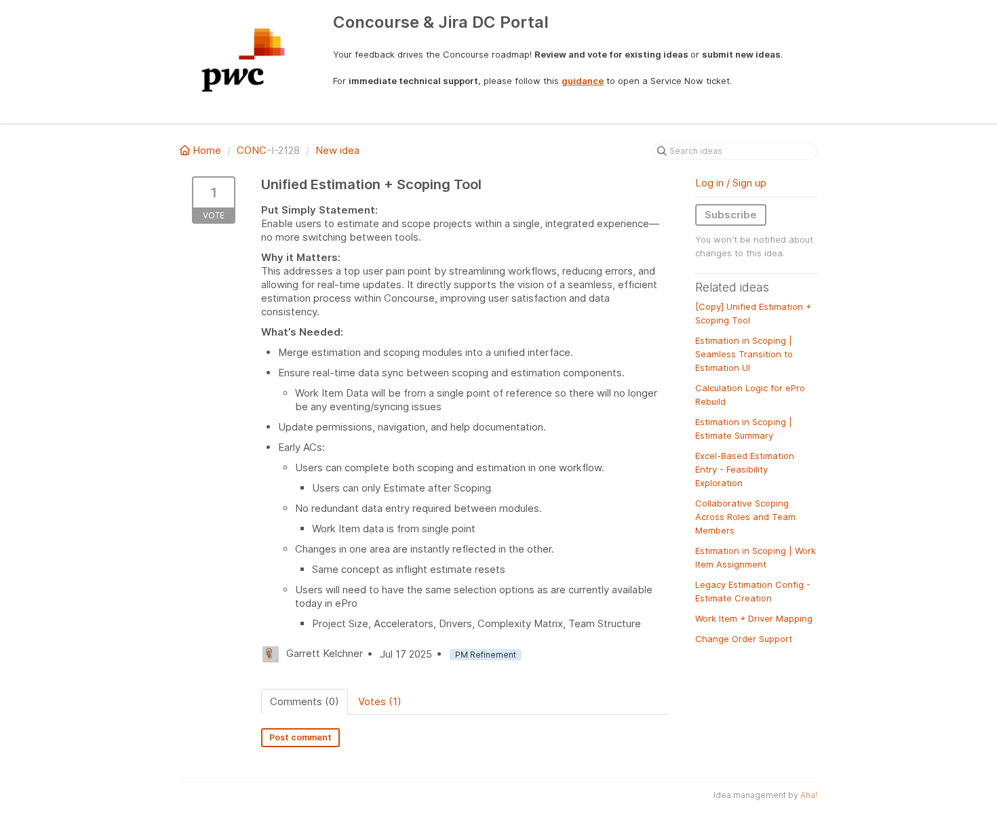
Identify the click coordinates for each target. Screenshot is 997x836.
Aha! (808, 795)
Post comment (300, 737)
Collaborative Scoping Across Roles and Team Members (745, 517)
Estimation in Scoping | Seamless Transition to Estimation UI (744, 354)
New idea (337, 150)
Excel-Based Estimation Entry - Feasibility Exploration (744, 469)
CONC (252, 150)
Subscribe (731, 214)
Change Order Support (743, 638)
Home (207, 150)
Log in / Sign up (730, 182)
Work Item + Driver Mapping (754, 618)
